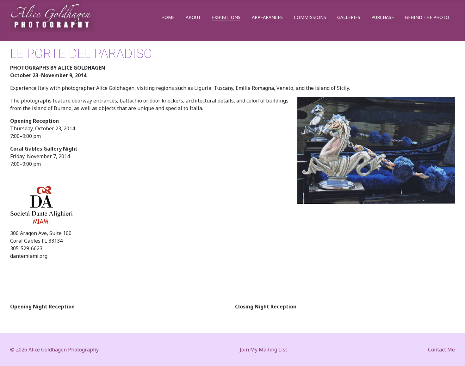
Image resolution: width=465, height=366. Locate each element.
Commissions (310, 17)
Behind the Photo (427, 17)
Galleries (348, 17)
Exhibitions (226, 17)
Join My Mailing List (263, 349)
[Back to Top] (454, 354)
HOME (168, 17)
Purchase (382, 17)
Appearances (267, 17)
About (193, 17)
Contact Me (441, 349)
